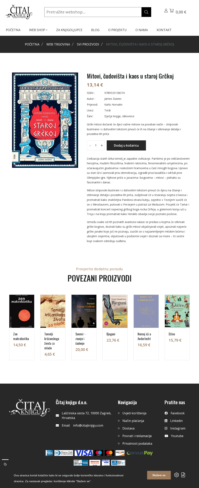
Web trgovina (58, 44)
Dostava (128, 428)
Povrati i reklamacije (137, 436)
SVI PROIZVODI (88, 44)
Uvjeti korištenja (134, 413)
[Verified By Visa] (105, 462)
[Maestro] (109, 453)
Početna (32, 44)
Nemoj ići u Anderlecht (144, 336)
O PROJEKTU (117, 30)
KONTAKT (164, 30)
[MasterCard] (99, 453)
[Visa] (83, 453)
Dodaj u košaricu (126, 145)
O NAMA (141, 30)
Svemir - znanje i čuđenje (80, 339)
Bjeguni (110, 334)
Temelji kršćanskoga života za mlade (51, 341)
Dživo (172, 334)
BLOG (95, 30)
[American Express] (49, 453)
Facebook (178, 413)
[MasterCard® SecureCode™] (95, 462)
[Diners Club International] (63, 453)
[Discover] (120, 453)
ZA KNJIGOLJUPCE (69, 30)
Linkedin (176, 421)
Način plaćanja (133, 421)
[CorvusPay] (140, 453)
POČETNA (13, 30)
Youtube (177, 436)
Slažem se (159, 475)
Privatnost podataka (137, 443)
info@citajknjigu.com (88, 425)
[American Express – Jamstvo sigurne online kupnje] (80, 462)
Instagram (177, 428)
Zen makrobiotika (21, 336)
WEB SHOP (37, 30)
